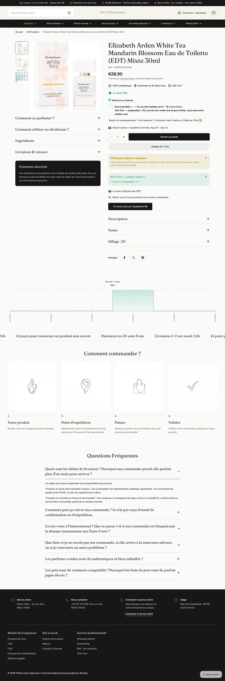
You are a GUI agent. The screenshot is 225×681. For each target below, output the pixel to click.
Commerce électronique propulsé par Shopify (64, 673)
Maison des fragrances (27, 673)
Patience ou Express (122, 100)
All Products (33, 32)
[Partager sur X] (133, 257)
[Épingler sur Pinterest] (142, 257)
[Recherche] (69, 13)
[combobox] (40, 12)
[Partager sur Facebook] (124, 257)
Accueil (19, 32)
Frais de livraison (127, 78)
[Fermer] (206, 158)
